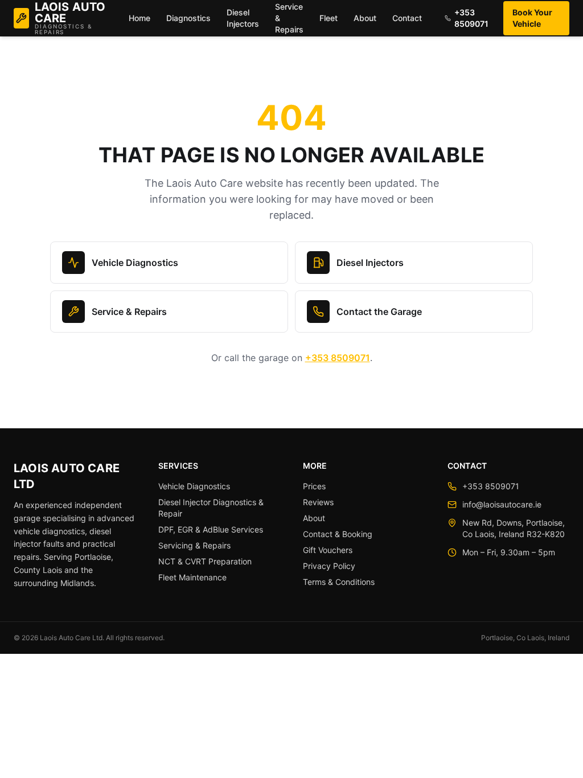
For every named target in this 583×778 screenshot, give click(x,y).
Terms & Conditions (339, 582)
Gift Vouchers (327, 550)
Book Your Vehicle (532, 17)
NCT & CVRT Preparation (205, 561)
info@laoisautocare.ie (501, 504)
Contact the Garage (379, 311)
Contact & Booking (337, 534)
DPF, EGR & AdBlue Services (210, 529)
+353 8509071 (471, 17)
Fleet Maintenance (192, 577)
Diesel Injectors (243, 17)
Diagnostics (188, 18)
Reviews (318, 502)
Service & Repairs (129, 311)
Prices (314, 486)
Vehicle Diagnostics (135, 262)
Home (139, 18)
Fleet (328, 18)
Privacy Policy (329, 566)
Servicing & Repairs (194, 545)
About (365, 18)
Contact (407, 18)
